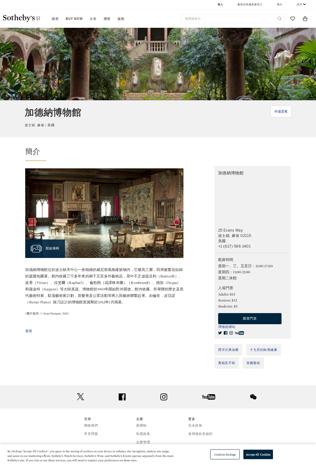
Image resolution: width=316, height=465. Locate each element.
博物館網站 (226, 327)
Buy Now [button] (74, 19)
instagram (163, 396)
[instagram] (231, 333)
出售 (93, 19)
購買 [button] (55, 19)
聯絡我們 (91, 425)
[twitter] (220, 333)
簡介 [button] (279, 4)
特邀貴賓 (281, 111)
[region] (158, 454)
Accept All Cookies (258, 454)
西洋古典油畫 (228, 350)
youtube (208, 397)
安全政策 (195, 425)
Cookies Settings (225, 454)
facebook (122, 396)
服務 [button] (121, 19)
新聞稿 (141, 425)
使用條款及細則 (200, 434)
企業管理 (143, 442)
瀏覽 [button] (107, 19)
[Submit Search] (279, 18)
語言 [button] (299, 4)
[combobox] (233, 18)
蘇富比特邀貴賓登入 (250, 4)
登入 (220, 4)
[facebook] (225, 333)
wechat (253, 397)
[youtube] (239, 333)
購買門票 (250, 318)
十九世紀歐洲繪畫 (263, 350)
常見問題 (91, 434)
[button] (104, 154)
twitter (80, 396)
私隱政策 (143, 434)
